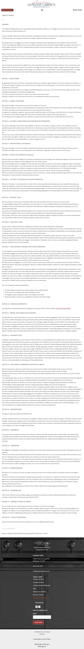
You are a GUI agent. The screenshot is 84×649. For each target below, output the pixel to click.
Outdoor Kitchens (38, 579)
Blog (34, 588)
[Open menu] (42, 10)
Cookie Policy (37, 639)
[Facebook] (36, 607)
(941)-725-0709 (38, 566)
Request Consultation (7, 10)
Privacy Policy (46, 639)
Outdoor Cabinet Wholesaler (41, 585)
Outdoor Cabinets (38, 582)
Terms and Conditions (39, 598)
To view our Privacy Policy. (63, 308)
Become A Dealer (38, 594)
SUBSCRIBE (38, 622)
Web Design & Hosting (41, 644)
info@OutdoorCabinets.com (41, 571)
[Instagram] (39, 607)
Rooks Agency (42, 646)
